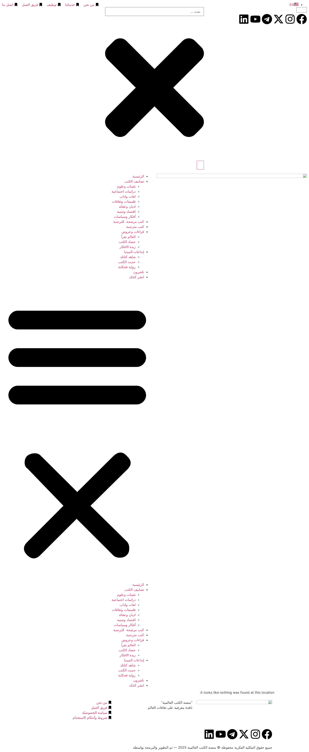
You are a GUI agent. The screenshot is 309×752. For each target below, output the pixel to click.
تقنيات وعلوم (126, 186)
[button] (77, 430)
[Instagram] (290, 19)
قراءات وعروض (132, 232)
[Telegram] (267, 19)
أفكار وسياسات (125, 216)
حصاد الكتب (127, 242)
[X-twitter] (278, 19)
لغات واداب (128, 196)
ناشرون (138, 272)
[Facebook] (301, 19)
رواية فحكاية (127, 267)
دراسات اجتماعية (124, 191)
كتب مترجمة (135, 227)
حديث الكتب (127, 262)
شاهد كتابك (128, 257)
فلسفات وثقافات (124, 201)
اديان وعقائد (127, 206)
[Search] (200, 165)
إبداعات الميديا (134, 252)
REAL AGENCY (120, 747)
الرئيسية (138, 176)
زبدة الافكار (128, 247)
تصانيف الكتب (134, 181)
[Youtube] (255, 19)
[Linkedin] (244, 19)
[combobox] (154, 11)
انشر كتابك (136, 277)
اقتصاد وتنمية (126, 211)
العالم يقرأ (128, 237)
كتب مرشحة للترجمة (128, 221)
